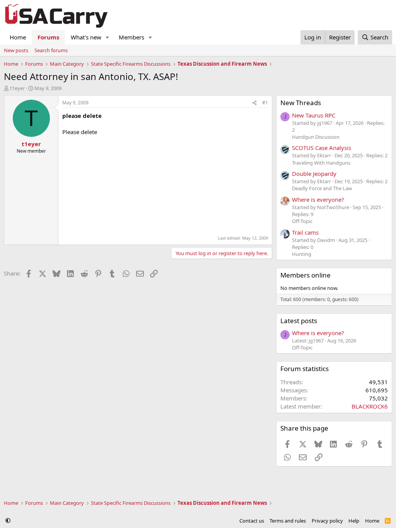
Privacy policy (327, 520)
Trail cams (305, 232)
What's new (86, 37)
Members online (305, 275)
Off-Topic (302, 221)
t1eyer (17, 88)
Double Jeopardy (314, 173)
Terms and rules (288, 520)
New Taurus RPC (313, 115)
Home (18, 37)
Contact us (251, 520)
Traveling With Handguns (321, 162)
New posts (16, 50)
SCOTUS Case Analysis (321, 148)
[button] (107, 37)
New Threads (300, 102)
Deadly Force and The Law (322, 188)
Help (353, 520)
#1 (265, 102)
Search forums (51, 50)
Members (131, 37)
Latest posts (298, 320)
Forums (48, 37)
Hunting (301, 253)
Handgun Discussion (316, 136)
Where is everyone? (318, 199)
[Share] (254, 103)
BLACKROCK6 (370, 406)
